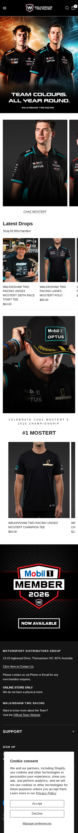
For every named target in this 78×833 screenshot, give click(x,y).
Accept (37, 803)
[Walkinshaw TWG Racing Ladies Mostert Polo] (57, 260)
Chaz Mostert (35, 211)
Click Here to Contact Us (18, 666)
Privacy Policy (46, 793)
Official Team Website (26, 714)
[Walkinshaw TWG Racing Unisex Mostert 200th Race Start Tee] (20, 260)
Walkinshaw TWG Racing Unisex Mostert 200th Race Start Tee (19, 293)
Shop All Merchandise (17, 230)
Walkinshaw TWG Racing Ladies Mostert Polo (53, 291)
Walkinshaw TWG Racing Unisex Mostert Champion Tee (33, 525)
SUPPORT (12, 731)
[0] (72, 8)
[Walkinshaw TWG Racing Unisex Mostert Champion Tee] (39, 480)
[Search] (67, 8)
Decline (37, 813)
